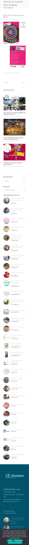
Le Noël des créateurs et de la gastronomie (13, 163)
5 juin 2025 (13, 414)
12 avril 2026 (14, 222)
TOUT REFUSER (18, 540)
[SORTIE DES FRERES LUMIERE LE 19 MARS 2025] (6, 457)
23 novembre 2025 (15, 286)
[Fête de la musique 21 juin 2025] (6, 405)
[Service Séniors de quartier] (6, 431)
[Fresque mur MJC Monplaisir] (6, 388)
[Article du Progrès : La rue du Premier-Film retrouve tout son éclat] (6, 302)
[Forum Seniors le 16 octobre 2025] (6, 312)
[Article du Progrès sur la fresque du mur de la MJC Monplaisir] (6, 354)
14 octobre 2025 (15, 312)
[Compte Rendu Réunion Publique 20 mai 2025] (6, 448)
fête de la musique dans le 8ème (11, 73)
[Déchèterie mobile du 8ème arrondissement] (6, 363)
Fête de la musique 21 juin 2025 (17, 404)
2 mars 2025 (14, 458)
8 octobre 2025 (14, 321)
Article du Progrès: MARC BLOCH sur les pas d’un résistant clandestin (18, 200)
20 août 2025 (14, 364)
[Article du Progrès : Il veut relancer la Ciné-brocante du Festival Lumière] (6, 248)
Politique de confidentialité (14, 542)
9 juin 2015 (6, 19)
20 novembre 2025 (15, 294)
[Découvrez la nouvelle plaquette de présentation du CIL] (14, 102)
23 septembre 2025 (15, 355)
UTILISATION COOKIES (9, 513)
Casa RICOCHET (14, 421)
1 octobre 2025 (14, 338)
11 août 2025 (14, 381)
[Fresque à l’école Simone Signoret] (6, 397)
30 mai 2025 (13, 423)
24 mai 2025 (13, 431)
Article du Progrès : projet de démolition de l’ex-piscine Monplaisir (17, 210)
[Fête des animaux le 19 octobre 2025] (6, 329)
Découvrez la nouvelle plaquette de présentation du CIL (14, 113)
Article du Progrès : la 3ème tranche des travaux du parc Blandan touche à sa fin (16, 237)
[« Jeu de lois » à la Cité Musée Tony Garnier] (6, 220)
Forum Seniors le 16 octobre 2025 (18, 310)
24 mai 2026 (13, 203)
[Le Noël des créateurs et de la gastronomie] (14, 152)
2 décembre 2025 (18, 166)
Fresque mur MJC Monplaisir (17, 387)
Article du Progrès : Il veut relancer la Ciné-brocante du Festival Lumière (18, 247)
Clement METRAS (9, 116)
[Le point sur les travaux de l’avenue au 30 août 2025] (6, 371)
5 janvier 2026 (17, 141)
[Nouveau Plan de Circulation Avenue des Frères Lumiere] (6, 380)
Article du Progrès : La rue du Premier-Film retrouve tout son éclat (17, 301)
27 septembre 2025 (15, 347)
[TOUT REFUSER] (27, 537)
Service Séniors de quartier (16, 430)
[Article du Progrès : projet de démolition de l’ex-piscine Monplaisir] (6, 210)
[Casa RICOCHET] (6, 422)
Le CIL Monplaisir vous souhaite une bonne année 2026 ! (13, 138)
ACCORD (10, 540)
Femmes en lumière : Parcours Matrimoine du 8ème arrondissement (17, 282)
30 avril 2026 (14, 213)
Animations (10, 7)
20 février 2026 (14, 240)
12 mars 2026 (14, 230)
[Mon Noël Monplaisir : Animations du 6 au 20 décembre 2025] (6, 293)
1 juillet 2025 (14, 397)
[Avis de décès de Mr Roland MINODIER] (6, 337)
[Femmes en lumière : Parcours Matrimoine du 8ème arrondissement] (6, 283)
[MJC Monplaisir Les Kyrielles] (6, 414)
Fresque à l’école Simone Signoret (18, 396)
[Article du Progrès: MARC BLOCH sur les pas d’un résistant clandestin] (6, 200)
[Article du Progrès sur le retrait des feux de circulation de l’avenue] (6, 320)
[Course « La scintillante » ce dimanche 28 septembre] (6, 346)
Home (4, 7)
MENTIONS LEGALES (9, 511)
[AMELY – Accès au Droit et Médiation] (6, 439)
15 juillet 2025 (14, 389)
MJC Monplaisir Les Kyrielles (17, 413)
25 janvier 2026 (14, 250)
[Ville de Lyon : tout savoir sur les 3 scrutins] (6, 229)
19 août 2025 (14, 372)
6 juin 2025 (13, 406)
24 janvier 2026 (18, 116)
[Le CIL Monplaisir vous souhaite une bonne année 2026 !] (14, 127)
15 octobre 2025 (15, 304)
